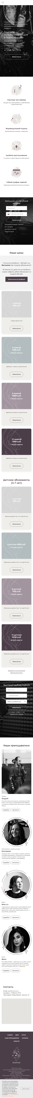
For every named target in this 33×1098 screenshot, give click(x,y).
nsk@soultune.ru (23, 1078)
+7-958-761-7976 (12, 50)
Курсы (24, 1035)
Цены (17, 1035)
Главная (10, 1035)
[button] (16, 279)
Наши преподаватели (12, 1038)
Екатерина (6, 851)
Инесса (5, 904)
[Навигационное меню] (3, 2)
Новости (16, 1041)
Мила (4, 959)
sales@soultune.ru (13, 991)
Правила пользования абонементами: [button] (16, 672)
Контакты (25, 1038)
